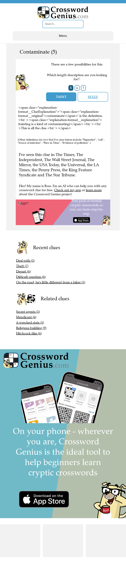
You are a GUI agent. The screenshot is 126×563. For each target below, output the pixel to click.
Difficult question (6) (31, 277)
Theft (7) (22, 266)
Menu (63, 35)
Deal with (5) (25, 260)
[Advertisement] (20, 540)
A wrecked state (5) (30, 322)
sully (93, 97)
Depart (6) (23, 271)
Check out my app (67, 190)
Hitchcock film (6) (29, 333)
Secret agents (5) (28, 312)
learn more (94, 190)
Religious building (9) (31, 328)
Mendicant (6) (26, 317)
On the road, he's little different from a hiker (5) (50, 282)
